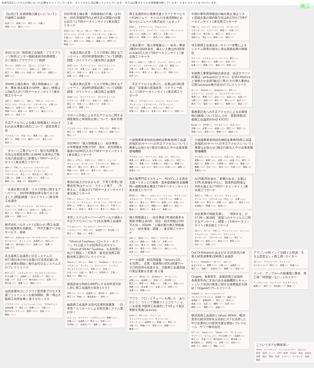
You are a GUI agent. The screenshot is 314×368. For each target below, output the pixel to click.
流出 (108, 170)
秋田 (31, 72)
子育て (116, 205)
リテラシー (166, 104)
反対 (114, 293)
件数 (71, 167)
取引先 (208, 33)
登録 (195, 37)
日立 (22, 279)
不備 (68, 37)
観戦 (52, 72)
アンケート (88, 65)
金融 (167, 209)
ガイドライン (106, 65)
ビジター (43, 65)
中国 (234, 30)
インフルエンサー (287, 349)
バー (223, 58)
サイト (70, 34)
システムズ (25, 273)
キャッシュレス (215, 293)
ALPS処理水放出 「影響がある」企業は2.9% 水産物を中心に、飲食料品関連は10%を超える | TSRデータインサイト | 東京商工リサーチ (221, 184)
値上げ (92, 205)
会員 (9, 23)
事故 (174, 65)
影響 (21, 177)
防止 (71, 135)
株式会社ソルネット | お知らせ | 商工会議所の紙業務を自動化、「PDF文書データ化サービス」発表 (33, 228)
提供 (32, 311)
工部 (114, 272)
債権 (178, 199)
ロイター (260, 265)
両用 (223, 30)
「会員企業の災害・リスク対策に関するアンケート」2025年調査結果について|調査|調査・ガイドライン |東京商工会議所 (95, 56)
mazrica (206, 90)
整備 (179, 163)
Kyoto (196, 124)
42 (88, 30)
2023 (90, 160)
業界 (235, 241)
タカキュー (136, 199)
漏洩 (233, 131)
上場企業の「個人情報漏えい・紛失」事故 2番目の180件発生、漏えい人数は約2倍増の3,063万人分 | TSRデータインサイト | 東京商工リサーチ (157, 50)
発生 (174, 72)
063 (132, 62)
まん (80, 199)
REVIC (133, 195)
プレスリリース (230, 93)
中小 (175, 156)
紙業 (48, 244)
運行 (107, 324)
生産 (44, 177)
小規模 (156, 163)
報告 (206, 61)
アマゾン (270, 261)
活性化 (308, 353)
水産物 (199, 205)
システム (209, 58)
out (228, 261)
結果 (196, 65)
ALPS (198, 195)
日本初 (72, 324)
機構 (134, 167)
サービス (136, 30)
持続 (168, 163)
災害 (105, 72)
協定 (231, 297)
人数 (133, 68)
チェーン (161, 318)
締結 (196, 307)
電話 (243, 103)
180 (142, 62)
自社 (199, 244)
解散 (258, 360)
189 (8, 101)
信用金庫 (11, 307)
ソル (164, 30)
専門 (154, 202)
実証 (179, 283)
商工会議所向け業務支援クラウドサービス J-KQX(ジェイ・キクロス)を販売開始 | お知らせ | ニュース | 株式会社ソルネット (157, 17)
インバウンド (270, 349)
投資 (294, 265)
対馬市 (104, 272)
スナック (73, 202)
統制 (90, 41)
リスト (212, 30)
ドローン (286, 356)
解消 (144, 209)
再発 (116, 128)
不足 (79, 37)
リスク (72, 69)
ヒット (272, 353)
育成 (239, 268)
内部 (113, 37)
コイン (155, 315)
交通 (71, 321)
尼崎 (205, 268)
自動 (10, 247)
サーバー (105, 226)
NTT (10, 273)
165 (132, 238)
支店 (207, 303)
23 (32, 65)
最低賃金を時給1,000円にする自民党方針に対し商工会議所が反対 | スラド (94, 285)
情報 (10, 26)
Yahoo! (221, 332)
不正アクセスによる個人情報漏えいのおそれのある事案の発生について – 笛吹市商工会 (33, 126)
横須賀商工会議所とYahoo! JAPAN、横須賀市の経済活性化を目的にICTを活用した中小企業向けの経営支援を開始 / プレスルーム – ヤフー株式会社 (218, 321)
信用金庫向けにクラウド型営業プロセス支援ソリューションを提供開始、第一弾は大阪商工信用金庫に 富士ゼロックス (33, 295)
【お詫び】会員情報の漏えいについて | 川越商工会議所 (30, 15)
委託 (241, 128)
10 (257, 261)
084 (8, 167)
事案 (37, 135)
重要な (134, 170)
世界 (96, 269)
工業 (9, 177)
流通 (133, 290)
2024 (19, 101)
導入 (230, 100)
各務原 (196, 300)
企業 (102, 37)
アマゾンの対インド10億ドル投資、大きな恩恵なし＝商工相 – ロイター (278, 254)
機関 (168, 205)
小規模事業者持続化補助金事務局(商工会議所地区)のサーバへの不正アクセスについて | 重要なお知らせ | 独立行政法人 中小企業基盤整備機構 (158, 145)
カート (83, 317)
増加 (199, 241)
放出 (233, 202)
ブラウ (9, 69)
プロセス (50, 304)
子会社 (293, 353)
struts (259, 349)
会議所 (101, 230)
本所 (91, 233)
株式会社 (23, 244)
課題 (100, 41)
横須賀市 (197, 342)
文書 (9, 244)
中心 (228, 199)
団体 (143, 283)
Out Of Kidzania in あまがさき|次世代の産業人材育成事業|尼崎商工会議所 (218, 254)
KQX (132, 27)
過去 (20, 114)
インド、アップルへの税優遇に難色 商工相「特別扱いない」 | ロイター (279, 275)
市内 (230, 300)
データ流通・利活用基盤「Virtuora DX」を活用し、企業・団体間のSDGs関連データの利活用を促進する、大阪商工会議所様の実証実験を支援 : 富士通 (157, 265)
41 (80, 30)
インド (284, 261)
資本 (155, 209)
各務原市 (208, 300)
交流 (107, 269)
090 (70, 160)
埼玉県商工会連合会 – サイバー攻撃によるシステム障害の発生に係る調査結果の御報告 (219, 49)
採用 (277, 356)
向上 (158, 107)
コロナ (215, 234)
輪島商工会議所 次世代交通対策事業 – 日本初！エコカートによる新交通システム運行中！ (95, 308)
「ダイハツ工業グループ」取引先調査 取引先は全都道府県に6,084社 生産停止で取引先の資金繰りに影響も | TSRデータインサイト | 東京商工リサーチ (32, 156)
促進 (158, 280)
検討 (264, 356)
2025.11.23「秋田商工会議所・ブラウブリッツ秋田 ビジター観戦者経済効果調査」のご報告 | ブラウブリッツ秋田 (33, 56)
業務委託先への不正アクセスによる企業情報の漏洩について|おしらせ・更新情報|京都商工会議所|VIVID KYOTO (219, 115)
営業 (34, 307)
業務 (146, 37)
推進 (196, 303)
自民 (105, 296)
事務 (133, 160)
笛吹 (92, 131)
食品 (115, 209)
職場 (133, 329)
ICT (195, 332)
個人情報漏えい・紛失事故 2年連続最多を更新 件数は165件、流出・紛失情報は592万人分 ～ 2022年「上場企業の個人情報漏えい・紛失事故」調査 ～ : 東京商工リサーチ (156, 224)
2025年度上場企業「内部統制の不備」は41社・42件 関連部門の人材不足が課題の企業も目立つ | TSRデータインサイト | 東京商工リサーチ (92, 19)
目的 (235, 342)
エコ (71, 317)
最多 (22, 111)
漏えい (24, 26)
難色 (290, 286)
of (83, 262)
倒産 (228, 237)
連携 (231, 103)
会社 (134, 33)
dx (133, 276)
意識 (144, 111)
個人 (156, 68)
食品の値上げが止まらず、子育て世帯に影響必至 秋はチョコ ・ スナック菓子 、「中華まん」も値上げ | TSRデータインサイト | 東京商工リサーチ (95, 187)
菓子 (104, 209)
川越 (41, 23)
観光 (71, 275)
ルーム (211, 335)
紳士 (178, 205)
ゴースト (86, 265)
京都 (195, 128)
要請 (133, 209)
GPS (279, 353)
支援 (169, 33)
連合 (220, 65)
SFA (232, 90)
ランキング (297, 356)
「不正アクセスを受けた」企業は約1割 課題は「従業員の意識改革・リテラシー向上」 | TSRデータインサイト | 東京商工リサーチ (156, 89)
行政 (170, 167)
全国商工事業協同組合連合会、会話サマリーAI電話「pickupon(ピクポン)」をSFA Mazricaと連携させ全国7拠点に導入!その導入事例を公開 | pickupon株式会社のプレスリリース (220, 78)
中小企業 (11, 276)
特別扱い (279, 286)
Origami (197, 293)
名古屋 (113, 230)
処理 (200, 202)
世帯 (71, 205)
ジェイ (152, 30)
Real (92, 262)
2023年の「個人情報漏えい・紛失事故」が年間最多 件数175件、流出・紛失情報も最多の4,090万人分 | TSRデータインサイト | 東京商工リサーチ (95, 148)
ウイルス (201, 234)
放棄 (133, 205)
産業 (228, 268)
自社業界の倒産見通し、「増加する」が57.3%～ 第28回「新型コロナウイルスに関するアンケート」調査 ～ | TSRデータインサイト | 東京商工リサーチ (223, 219)
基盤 (144, 163)
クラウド (146, 27)
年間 (104, 167)
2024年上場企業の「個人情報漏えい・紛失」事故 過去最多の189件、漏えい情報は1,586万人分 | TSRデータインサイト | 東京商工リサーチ (32, 89)
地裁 (307, 356)
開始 (271, 356)
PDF (9, 237)
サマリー (197, 93)
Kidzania (206, 261)
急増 (264, 353)
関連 (69, 44)
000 (71, 293)
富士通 (147, 286)
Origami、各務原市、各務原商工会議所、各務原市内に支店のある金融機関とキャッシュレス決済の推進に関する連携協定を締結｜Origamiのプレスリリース (219, 282)
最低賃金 (93, 296)
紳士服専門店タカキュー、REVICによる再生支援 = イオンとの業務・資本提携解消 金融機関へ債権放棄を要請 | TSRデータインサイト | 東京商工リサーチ (158, 184)
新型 (211, 241)
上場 (112, 34)
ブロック (135, 322)
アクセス (146, 101)
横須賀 (236, 339)
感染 (300, 353)
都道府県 (34, 181)
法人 (146, 167)
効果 (46, 69)
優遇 (257, 286)
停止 (25, 174)
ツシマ (113, 265)
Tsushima (104, 262)
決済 (230, 303)
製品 (219, 37)
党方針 (102, 293)
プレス (236, 332)
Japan (207, 332)
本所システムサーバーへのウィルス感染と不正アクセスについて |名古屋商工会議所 (95, 219)
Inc (143, 315)
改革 (155, 111)
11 (9, 65)
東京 (79, 41)
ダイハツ (25, 171)
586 (30, 101)
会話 (231, 96)
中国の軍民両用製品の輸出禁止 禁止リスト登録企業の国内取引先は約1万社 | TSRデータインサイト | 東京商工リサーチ (219, 17)
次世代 (216, 268)
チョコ (86, 202)
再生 (133, 202)
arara (133, 315)
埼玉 (195, 61)
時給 (81, 296)
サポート (90, 128)
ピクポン (211, 93)
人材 (90, 37)
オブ (117, 262)
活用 (51, 279)
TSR (98, 30)
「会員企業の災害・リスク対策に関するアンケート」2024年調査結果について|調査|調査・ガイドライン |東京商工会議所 (95, 87)
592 (154, 238)
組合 (207, 103)
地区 (133, 163)
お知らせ (23, 237)
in (195, 261)
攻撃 (258, 356)
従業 (133, 111)
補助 (182, 167)
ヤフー (196, 335)
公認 (83, 272)
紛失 (133, 75)
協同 (207, 100)
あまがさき (198, 265)
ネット (177, 30)
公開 (196, 100)
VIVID (207, 124)
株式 (134, 37)
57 (207, 230)
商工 (32, 23)
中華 (81, 205)
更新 (209, 131)
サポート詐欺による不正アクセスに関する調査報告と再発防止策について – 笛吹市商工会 (95, 119)
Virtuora (157, 276)
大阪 (167, 283)
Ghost (72, 262)
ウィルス (89, 226)
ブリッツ (21, 69)
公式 (72, 272)
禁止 (206, 37)
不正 (134, 107)
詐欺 (102, 131)
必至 (82, 209)
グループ (42, 167)
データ (84, 34)
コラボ (72, 265)
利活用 (170, 280)
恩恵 (284, 265)
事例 (195, 96)
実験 (134, 286)
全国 (242, 96)
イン (108, 30)
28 (198, 230)
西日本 (10, 283)
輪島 (97, 324)
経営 (195, 346)
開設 (82, 275)
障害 (232, 65)
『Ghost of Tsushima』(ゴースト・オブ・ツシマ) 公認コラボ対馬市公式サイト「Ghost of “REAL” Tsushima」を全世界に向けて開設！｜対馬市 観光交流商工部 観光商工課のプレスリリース (95, 248)
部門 (111, 41)
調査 (208, 65)
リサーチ (98, 34)
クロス (161, 27)
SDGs (145, 276)
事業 (207, 96)
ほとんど (302, 349)
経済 (41, 72)
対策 (82, 72)
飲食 (222, 205)
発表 (38, 244)
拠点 (241, 100)
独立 (158, 167)
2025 (69, 30)
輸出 (230, 37)
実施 (145, 325)
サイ (195, 58)
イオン (155, 195)
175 (79, 160)
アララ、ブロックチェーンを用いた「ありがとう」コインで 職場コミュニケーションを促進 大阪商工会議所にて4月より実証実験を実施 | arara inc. (157, 303)
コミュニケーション (141, 318)
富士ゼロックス (15, 311)
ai (195, 90)
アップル (260, 282)
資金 (21, 181)
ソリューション (31, 304)
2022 (143, 238)
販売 (158, 37)
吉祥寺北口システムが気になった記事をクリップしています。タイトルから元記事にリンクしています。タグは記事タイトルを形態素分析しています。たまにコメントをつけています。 (110, 2)
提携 (167, 202)
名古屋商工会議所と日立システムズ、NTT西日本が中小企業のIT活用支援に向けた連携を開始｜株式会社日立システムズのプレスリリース (33, 261)
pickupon (220, 90)
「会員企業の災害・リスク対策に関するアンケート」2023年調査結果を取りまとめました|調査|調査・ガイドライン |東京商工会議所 (33, 194)
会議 (21, 23)
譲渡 (286, 353)
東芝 (258, 353)
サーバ (151, 156)
